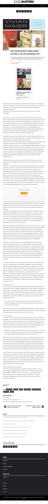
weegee (12, 391)
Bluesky (4, 483)
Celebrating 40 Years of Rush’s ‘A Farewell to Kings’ (33, 406)
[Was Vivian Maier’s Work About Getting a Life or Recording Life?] (24, 34)
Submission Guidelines (8, 466)
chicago (21, 389)
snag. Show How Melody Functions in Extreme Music (14, 437)
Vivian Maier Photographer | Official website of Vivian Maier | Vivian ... (18, 401)
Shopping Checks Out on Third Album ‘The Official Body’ (14, 406)
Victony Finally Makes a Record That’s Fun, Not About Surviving (16, 427)
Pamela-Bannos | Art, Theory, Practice (11, 399)
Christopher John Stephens (17, 62)
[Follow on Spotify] (31, 11)
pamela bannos (27, 389)
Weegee (5, 220)
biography (16, 389)
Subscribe (24, 193)
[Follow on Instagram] (25, 11)
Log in (29, 196)
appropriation (9, 389)
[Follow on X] (17, 11)
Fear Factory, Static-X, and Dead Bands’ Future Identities (15, 417)
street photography (36, 389)
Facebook (5, 477)
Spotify (4, 486)
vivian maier (6, 391)
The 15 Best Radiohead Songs (9, 424)
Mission (4, 463)
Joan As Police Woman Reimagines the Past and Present (14, 433)
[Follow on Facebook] (23, 11)
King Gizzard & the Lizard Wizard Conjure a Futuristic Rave (15, 430)
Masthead (5, 460)
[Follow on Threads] (28, 11)
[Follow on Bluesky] (20, 11)
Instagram (5, 489)
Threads (4, 491)
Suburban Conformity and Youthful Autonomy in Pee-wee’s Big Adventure (18, 420)
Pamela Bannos (6, 397)
